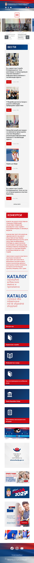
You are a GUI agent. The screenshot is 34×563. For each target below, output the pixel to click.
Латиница (21, 9)
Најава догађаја (11, 164)
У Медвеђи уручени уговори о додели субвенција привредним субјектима (16, 103)
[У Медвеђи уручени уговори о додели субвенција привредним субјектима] (12, 93)
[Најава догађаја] (12, 155)
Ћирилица (27, 9)
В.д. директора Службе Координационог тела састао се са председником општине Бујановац (16, 191)
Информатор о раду (12, 363)
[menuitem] (27, 7)
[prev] (6, 37)
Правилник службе (12, 345)
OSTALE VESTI (17, 204)
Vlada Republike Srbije (13, 401)
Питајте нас (10, 326)
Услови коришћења (17, 555)
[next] (27, 37)
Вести (8, 81)
